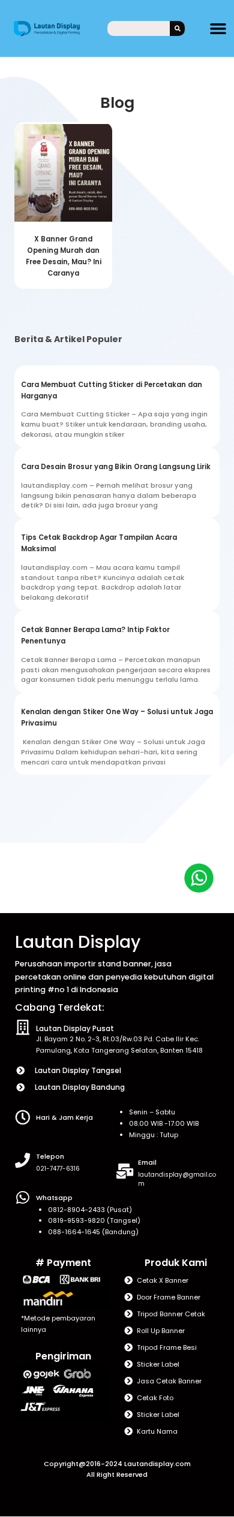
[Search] (177, 28)
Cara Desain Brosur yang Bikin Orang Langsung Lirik (116, 467)
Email (147, 1162)
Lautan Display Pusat (75, 1028)
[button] (218, 29)
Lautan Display (77, 942)
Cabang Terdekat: (59, 1007)
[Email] (124, 1171)
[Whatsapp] (22, 1197)
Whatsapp (54, 1197)
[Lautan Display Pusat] (22, 1027)
